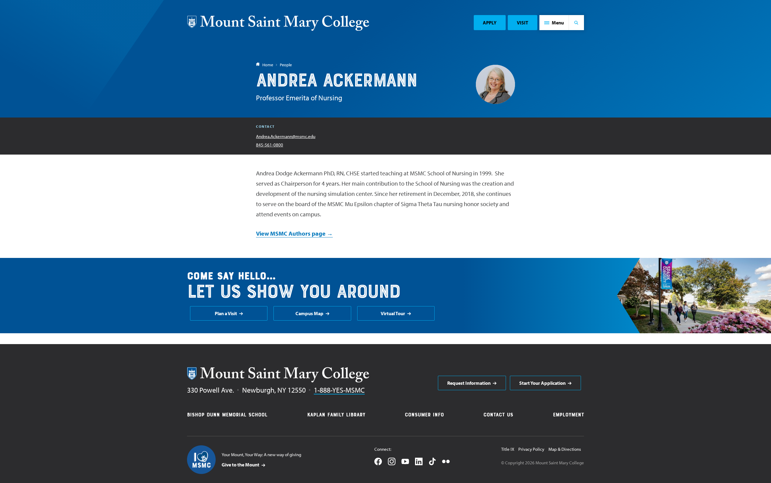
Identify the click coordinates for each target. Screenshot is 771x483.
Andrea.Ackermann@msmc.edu (285, 136)
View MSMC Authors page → (294, 233)
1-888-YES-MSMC (339, 390)
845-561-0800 (269, 145)
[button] (554, 22)
